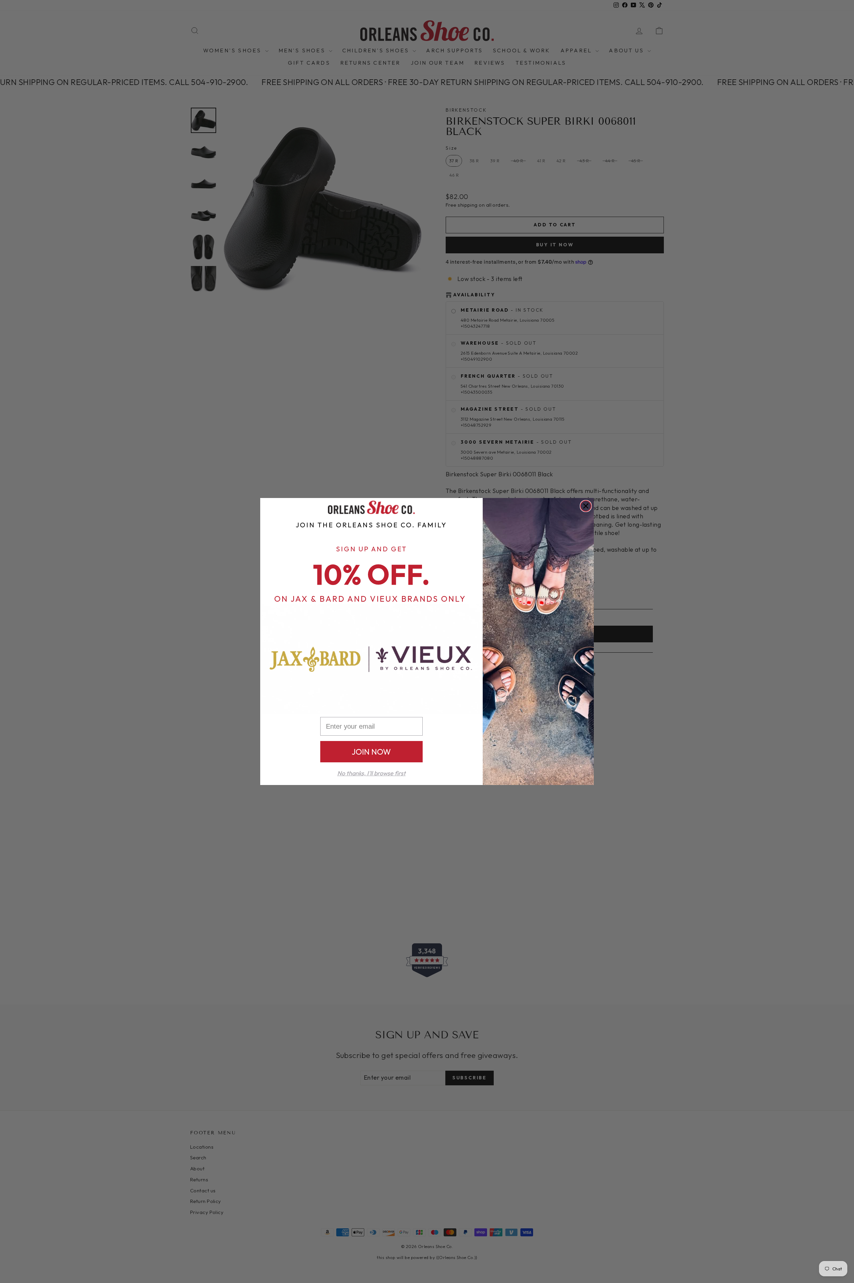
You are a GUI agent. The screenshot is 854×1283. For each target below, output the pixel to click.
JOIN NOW (371, 752)
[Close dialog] (585, 506)
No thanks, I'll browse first (371, 773)
